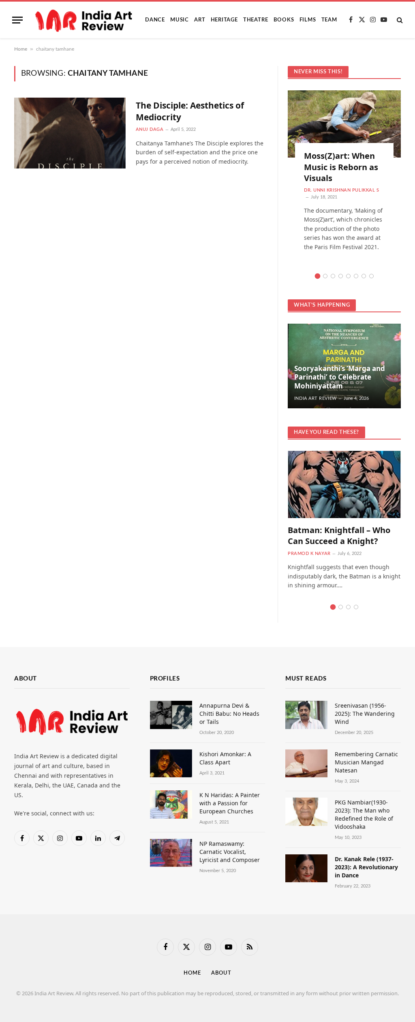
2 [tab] (325, 276)
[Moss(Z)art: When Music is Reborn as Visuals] (344, 124)
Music (179, 19)
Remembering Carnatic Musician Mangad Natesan (366, 762)
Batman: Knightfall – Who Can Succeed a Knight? (339, 535)
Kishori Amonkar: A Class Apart (225, 758)
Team (329, 19)
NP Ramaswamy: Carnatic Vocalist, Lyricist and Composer (229, 852)
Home (20, 49)
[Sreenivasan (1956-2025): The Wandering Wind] (306, 715)
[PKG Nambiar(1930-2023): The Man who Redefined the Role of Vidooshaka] (306, 812)
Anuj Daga (150, 129)
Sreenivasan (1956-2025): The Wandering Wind (365, 713)
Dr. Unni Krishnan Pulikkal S (341, 190)
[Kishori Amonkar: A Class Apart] (171, 763)
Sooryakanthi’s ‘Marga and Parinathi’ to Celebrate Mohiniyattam (339, 377)
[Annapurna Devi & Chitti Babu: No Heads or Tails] (171, 715)
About (221, 973)
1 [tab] (317, 276)
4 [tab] (340, 276)
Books (284, 19)
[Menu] (17, 20)
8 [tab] (371, 276)
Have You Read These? (326, 432)
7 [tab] (364, 276)
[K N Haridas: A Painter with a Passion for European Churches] (171, 804)
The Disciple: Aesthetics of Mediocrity (190, 111)
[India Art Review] (85, 20)
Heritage (224, 19)
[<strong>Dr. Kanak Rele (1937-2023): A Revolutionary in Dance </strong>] (306, 868)
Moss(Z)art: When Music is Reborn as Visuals (341, 166)
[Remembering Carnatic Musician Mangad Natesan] (306, 763)
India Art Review (315, 398)
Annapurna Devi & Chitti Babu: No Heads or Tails (229, 713)
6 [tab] (356, 276)
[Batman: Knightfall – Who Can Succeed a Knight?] (344, 484)
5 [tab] (348, 276)
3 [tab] (333, 276)
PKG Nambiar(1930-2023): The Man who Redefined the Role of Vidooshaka (364, 814)
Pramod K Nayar (309, 553)
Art (199, 19)
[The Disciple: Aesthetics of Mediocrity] (70, 133)
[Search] (399, 20)
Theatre (255, 19)
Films (307, 19)
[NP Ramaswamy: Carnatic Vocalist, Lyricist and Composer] (171, 853)
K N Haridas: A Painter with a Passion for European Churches (229, 803)
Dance (155, 19)
